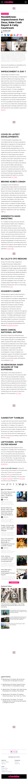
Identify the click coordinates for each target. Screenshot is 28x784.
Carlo (10, 474)
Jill (5, 474)
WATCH (3, 110)
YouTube (22, 478)
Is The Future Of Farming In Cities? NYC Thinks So (17, 624)
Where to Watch (5, 762)
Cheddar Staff (6, 30)
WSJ (11, 287)
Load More (14, 582)
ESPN (11, 360)
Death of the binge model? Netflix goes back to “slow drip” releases (7, 528)
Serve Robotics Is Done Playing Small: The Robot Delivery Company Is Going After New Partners (18, 611)
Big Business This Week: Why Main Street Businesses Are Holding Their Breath (15, 690)
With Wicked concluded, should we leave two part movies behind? (7, 558)
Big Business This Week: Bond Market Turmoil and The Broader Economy (14, 680)
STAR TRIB (10, 248)
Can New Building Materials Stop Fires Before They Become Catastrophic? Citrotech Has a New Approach (18, 618)
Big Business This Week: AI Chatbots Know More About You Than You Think (14, 695)
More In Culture (6, 489)
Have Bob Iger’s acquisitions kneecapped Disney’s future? (8, 572)
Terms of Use (4, 770)
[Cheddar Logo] (8, 2)
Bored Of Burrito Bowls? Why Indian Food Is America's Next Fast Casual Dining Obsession (7, 511)
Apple (4, 478)
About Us (3, 763)
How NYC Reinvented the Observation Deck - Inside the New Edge (8, 494)
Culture (5, 13)
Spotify (10, 478)
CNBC (8, 437)
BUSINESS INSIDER (12, 325)
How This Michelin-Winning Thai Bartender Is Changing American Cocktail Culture (8, 542)
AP (5, 211)
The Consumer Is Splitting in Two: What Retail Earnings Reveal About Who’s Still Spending (13, 605)
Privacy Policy (4, 768)
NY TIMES (14, 177)
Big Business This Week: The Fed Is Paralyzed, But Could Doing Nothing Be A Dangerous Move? (14, 701)
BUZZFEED (4, 464)
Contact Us (17, 763)
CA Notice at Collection (6, 771)
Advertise (17, 762)
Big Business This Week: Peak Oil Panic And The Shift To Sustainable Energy (14, 685)
